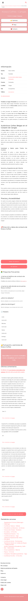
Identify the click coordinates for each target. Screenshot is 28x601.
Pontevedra (19, 16)
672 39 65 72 (23, 281)
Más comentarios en (8, 418)
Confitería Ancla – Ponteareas (13, 541)
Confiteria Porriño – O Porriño (13, 556)
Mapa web (3, 585)
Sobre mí (3, 573)
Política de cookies (6, 582)
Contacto (3, 577)
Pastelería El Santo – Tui (11, 534)
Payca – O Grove (9, 552)
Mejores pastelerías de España (9, 568)
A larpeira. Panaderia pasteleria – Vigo (15, 554)
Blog (2, 570)
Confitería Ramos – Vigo (11, 536)
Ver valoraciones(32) (5, 96)
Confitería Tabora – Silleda (12, 526)
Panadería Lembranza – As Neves (14, 528)
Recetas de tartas (5, 563)
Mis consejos (4, 565)
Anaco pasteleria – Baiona (12, 550)
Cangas (15, 16)
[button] (26, 3)
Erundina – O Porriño (10, 532)
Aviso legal (3, 580)
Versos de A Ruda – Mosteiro (12, 530)
